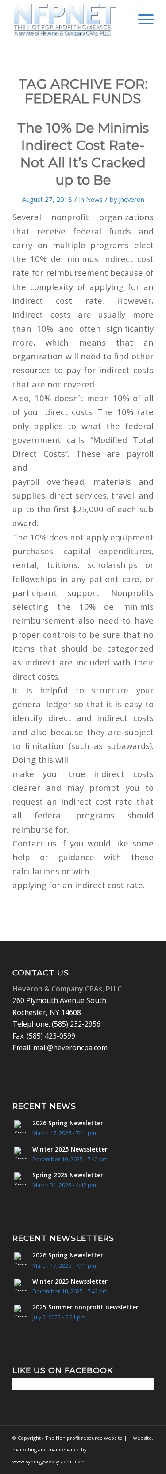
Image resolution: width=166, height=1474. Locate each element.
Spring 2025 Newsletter (67, 1175)
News (94, 199)
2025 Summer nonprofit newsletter (85, 1307)
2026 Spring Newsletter (67, 1123)
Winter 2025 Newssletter (70, 1149)
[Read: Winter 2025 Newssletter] (20, 1153)
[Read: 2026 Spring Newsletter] (20, 1127)
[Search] (120, 18)
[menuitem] (120, 18)
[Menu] (141, 18)
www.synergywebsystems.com (48, 1461)
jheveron (131, 199)
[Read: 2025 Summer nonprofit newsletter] (20, 1311)
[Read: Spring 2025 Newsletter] (20, 1179)
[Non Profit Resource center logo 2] (68, 18)
